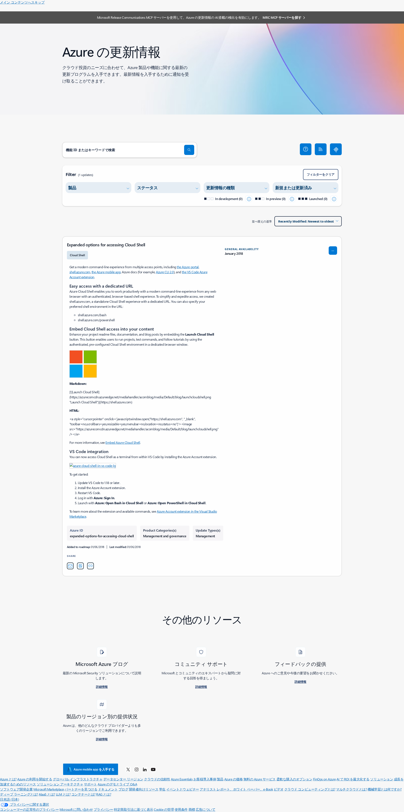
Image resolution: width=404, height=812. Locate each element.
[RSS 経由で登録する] (321, 149)
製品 (220, 779)
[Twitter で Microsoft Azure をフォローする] (128, 769)
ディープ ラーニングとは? (19, 794)
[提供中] (333, 198)
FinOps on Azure (324, 779)
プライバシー (103, 809)
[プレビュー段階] (291, 198)
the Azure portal (187, 267)
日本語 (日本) (9, 799)
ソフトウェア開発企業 (16, 789)
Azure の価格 (233, 779)
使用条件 (181, 809)
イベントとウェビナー (182, 789)
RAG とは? (103, 794)
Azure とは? (8, 779)
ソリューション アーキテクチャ (60, 784)
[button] (306, 149)
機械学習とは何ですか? (385, 789)
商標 (192, 809)
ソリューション (381, 779)
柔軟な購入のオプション (294, 779)
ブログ (123, 789)
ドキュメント (108, 789)
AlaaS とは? (47, 794)
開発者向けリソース (143, 789)
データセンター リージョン (123, 779)
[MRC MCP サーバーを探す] (336, 149)
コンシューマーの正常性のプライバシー (29, 809)
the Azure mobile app (106, 272)
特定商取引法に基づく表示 (133, 809)
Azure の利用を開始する (34, 779)
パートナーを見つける (81, 789)
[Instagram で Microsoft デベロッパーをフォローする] (136, 769)
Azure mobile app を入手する (94, 769)
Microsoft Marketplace (48, 789)
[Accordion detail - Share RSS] (80, 566)
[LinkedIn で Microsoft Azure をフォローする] (144, 769)
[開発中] (248, 198)
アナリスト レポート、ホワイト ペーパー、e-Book (236, 789)
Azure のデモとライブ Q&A (117, 784)
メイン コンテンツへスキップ (22, 2)
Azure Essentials (182, 779)
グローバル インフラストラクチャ (77, 779)
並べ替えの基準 (262, 221)
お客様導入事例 (204, 779)
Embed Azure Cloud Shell (122, 442)
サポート (90, 784)
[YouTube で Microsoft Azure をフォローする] (153, 769)
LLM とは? (63, 794)
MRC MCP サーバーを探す (282, 17)
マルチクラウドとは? (351, 789)
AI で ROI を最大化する (352, 779)
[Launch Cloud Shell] (83, 363)
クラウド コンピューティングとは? (309, 789)
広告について (205, 809)
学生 (162, 789)
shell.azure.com (79, 272)
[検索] (189, 150)
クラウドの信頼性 (157, 779)
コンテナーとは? (83, 794)
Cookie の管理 (164, 809)
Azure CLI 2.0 (165, 272)
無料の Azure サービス (259, 779)
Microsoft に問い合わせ (76, 809)
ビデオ (279, 789)
